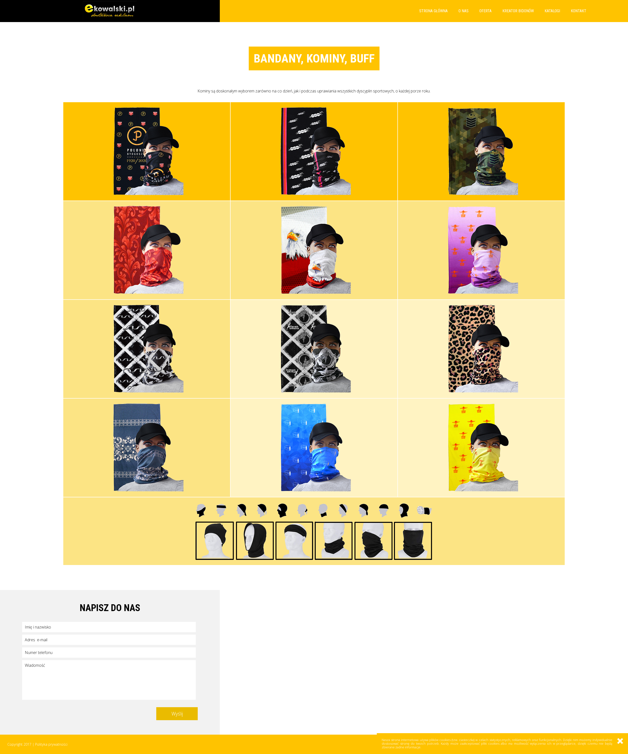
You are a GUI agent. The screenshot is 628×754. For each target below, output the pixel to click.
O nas (463, 11)
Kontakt (578, 11)
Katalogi (552, 11)
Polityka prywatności (51, 744)
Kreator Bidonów (518, 11)
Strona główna (433, 11)
